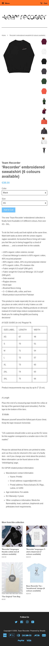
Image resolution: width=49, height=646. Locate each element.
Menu (7, 3)
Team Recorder (23, 631)
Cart (45, 3)
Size (4, 199)
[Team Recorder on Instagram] (27, 622)
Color (4, 188)
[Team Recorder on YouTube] (32, 622)
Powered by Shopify (37, 631)
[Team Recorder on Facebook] (21, 622)
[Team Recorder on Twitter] (16, 622)
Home (4, 35)
